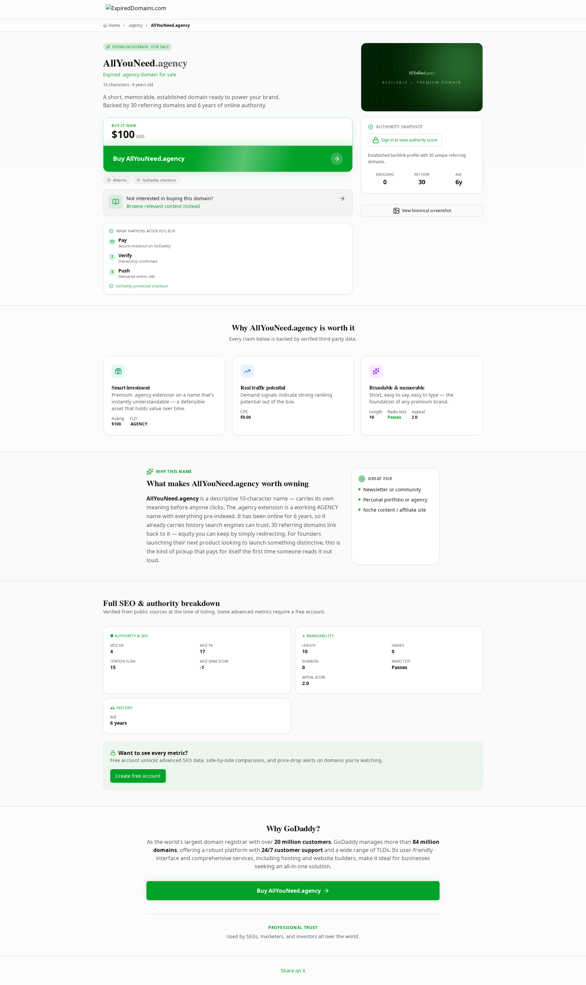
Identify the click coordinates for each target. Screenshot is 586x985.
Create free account (138, 776)
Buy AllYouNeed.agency (289, 890)
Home (114, 25)
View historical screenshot (426, 210)
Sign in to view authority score (409, 140)
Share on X (293, 970)
